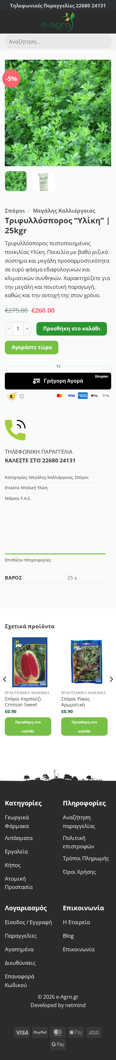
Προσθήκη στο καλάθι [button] (28, 726)
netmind (75, 1005)
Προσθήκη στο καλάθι (72, 328)
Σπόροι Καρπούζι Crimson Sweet (23, 702)
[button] (9, 22)
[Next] (101, 113)
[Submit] (103, 41)
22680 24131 (59, 460)
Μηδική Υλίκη (34, 487)
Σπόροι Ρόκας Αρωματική (75, 702)
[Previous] (15, 113)
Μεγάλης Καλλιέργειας (64, 210)
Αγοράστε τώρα (32, 347)
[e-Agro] (58, 22)
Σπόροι (15, 210)
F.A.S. (26, 498)
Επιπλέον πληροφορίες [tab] (28, 560)
